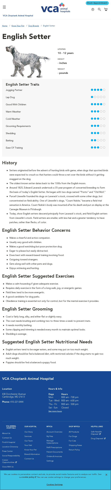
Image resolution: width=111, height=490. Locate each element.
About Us (6, 433)
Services (28, 436)
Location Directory (10, 447)
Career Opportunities (11, 462)
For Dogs (73, 436)
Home (4, 26)
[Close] (106, 475)
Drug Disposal (98, 439)
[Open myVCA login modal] (93, 9)
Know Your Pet (18, 26)
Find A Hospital (8, 442)
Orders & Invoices (54, 456)
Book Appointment (97, 3)
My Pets (50, 436)
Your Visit (28, 445)
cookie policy (29, 477)
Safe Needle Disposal (100, 433)
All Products (74, 432)
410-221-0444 (16, 402)
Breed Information (32, 454)
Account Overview (54, 432)
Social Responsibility (11, 456)
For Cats (72, 441)
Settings (50, 461)
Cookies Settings (55, 485)
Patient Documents (55, 452)
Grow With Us (7, 467)
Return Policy (74, 450)
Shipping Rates (75, 445)
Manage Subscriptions (52, 442)
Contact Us (7, 438)
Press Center (7, 451)
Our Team (28, 441)
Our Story (28, 432)
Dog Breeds (33, 26)
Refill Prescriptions (54, 447)
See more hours (55, 411)
